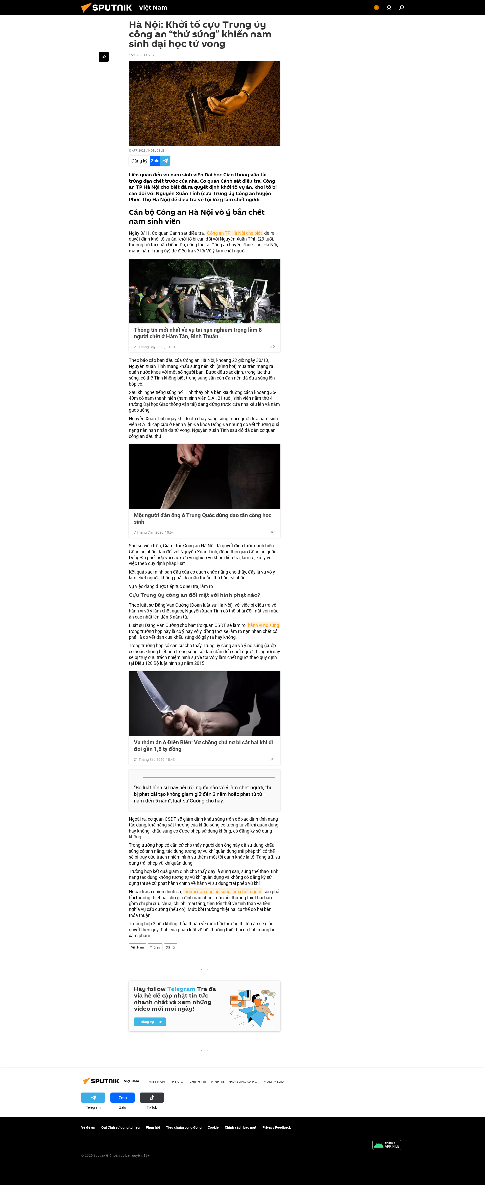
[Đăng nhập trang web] (389, 8)
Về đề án (88, 1127)
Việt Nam (137, 947)
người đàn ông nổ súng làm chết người (223, 891)
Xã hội (170, 947)
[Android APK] (387, 1145)
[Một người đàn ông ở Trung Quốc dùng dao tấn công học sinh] (204, 476)
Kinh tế (217, 1081)
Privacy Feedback (276, 1127)
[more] (273, 346)
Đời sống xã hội (243, 1081)
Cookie (213, 1127)
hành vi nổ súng (263, 625)
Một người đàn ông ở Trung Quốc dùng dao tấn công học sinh (202, 518)
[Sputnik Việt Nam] (108, 13)
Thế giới (177, 1081)
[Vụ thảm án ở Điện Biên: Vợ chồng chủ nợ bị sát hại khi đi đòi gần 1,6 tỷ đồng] (204, 703)
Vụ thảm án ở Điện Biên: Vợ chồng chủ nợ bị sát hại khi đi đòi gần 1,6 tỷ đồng (204, 745)
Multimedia (273, 1081)
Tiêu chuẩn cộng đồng (184, 1127)
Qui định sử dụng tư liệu (120, 1127)
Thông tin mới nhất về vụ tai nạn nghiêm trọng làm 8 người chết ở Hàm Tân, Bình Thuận (198, 333)
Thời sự (155, 947)
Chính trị (197, 1081)
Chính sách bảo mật (240, 1127)
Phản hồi (153, 1127)
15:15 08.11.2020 (143, 55)
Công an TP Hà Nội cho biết (234, 233)
